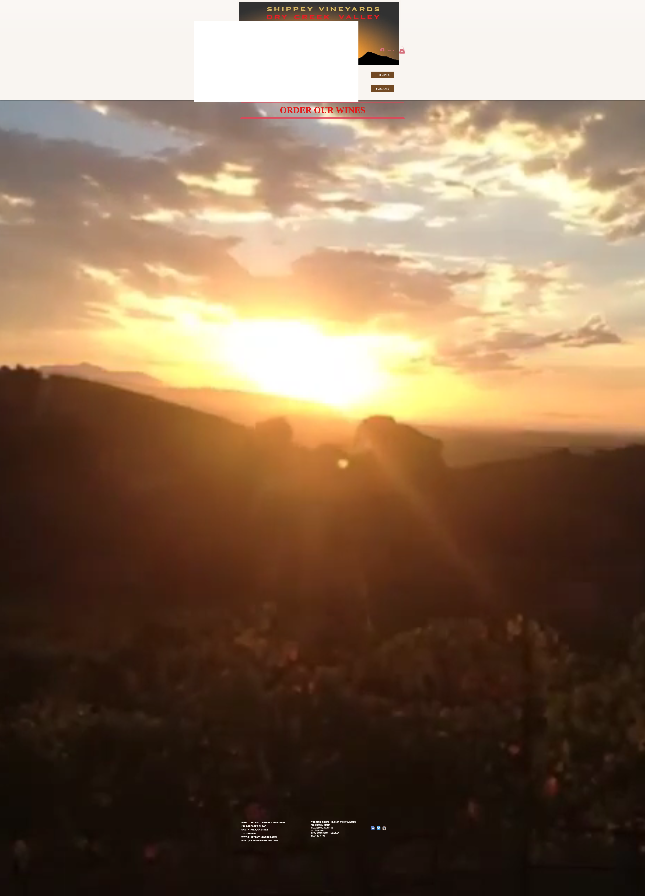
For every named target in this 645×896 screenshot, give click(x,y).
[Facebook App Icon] (373, 828)
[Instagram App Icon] (384, 828)
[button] (402, 50)
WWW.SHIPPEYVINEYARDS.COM (259, 837)
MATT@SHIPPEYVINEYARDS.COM (259, 841)
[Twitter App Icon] (378, 828)
